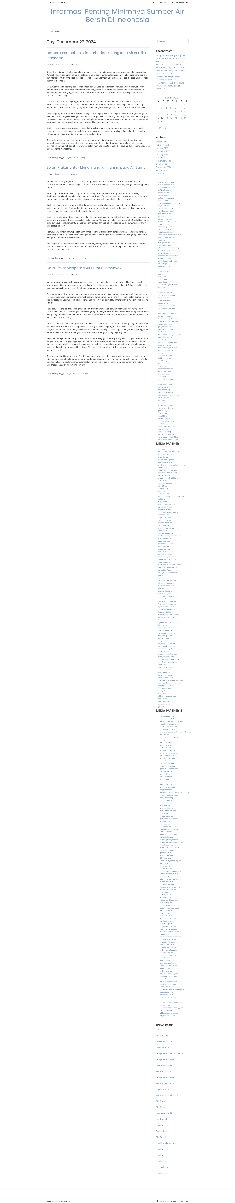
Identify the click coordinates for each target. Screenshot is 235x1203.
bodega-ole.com (166, 971)
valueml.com (162, 282)
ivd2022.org (162, 499)
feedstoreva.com (164, 688)
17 (162, 114)
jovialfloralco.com (164, 340)
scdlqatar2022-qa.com (166, 460)
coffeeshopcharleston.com (168, 578)
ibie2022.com (162, 400)
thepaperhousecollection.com (171, 887)
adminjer (76, 64)
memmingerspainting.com (167, 313)
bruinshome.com (166, 832)
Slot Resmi (161, 1137)
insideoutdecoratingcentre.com (169, 334)
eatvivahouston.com (167, 761)
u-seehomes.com (164, 345)
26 (171, 118)
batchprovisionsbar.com (167, 667)
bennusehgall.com (165, 507)
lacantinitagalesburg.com (167, 554)
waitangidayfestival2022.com (168, 437)
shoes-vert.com (163, 530)
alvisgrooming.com (165, 641)
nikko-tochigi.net (166, 924)
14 (180, 111)
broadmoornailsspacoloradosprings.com (175, 792)
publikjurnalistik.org (167, 994)
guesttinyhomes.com (167, 750)
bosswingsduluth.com (166, 628)
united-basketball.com (168, 811)
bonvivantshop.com (165, 269)
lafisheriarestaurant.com (167, 617)
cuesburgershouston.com (169, 729)
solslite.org (164, 892)
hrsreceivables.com (165, 300)
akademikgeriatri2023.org (167, 470)
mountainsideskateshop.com (170, 937)
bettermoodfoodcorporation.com (170, 203)
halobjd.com (162, 240)
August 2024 (162, 170)
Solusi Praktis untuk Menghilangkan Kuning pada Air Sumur (97, 167)
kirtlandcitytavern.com (168, 939)
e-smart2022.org (164, 363)
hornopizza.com (166, 740)
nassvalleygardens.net (168, 981)
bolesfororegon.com (167, 968)
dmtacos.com (165, 734)
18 (167, 114)
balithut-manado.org (165, 392)
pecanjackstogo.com (167, 821)
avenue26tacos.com (167, 787)
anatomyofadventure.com (169, 908)
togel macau (161, 1173)
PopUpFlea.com (163, 279)
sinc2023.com (163, 457)
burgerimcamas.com (167, 1015)
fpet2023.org (162, 361)
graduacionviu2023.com (168, 819)
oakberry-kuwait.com (166, 591)
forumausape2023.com (166, 421)
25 (167, 118)
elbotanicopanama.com (166, 533)
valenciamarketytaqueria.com (171, 800)
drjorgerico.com (163, 290)
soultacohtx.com (164, 701)
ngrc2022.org (162, 366)
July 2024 (160, 173)
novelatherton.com (167, 979)
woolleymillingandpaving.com (171, 861)
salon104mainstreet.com (167, 580)
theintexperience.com (166, 185)
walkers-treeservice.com (169, 874)
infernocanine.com (167, 884)
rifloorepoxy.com (166, 858)
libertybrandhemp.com (168, 958)
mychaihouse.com (164, 638)
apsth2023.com (163, 429)
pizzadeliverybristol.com (167, 557)
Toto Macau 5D (163, 1047)
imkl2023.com (163, 424)
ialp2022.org (162, 486)
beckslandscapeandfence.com (171, 721)
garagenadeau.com (165, 326)
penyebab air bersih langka (76, 157)
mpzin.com (162, 274)
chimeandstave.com (167, 766)
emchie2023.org (164, 475)
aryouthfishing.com (167, 808)
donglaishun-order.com (166, 609)
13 (176, 111)
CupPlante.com (163, 271)
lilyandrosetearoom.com (169, 845)
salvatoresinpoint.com (166, 337)
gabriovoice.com (166, 774)
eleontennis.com (164, 374)
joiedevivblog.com (166, 952)
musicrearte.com (164, 672)
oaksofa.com (163, 699)
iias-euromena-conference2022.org (171, 496)
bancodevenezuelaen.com (168, 200)
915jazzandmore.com (166, 620)
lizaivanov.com (165, 748)
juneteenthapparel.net (168, 997)
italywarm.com (165, 1000)
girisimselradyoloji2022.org (168, 478)
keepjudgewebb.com (167, 905)
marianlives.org (163, 193)
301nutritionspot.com (167, 942)
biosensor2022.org (165, 483)
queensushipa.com (165, 292)
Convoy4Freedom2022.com (168, 408)
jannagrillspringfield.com (167, 601)
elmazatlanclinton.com (166, 546)
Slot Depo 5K (162, 1035)
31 (162, 121)
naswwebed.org (164, 390)
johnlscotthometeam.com (167, 342)
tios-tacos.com (165, 813)
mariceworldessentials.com (168, 614)
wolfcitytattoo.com (166, 837)
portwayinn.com (166, 895)
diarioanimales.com (165, 523)
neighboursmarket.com (168, 963)
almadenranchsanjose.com (168, 382)
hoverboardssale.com (166, 211)
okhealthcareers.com (166, 182)
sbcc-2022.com (163, 403)
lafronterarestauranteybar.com (171, 842)
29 (185, 118)
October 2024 (162, 164)
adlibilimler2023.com (165, 387)
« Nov (158, 127)
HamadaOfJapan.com (166, 250)
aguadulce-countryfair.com (168, 622)
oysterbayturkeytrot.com (169, 840)
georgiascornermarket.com (168, 567)
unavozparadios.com (166, 528)
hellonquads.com (164, 520)
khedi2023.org (163, 467)
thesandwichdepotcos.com (168, 319)
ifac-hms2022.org (164, 491)
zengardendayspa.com (168, 824)
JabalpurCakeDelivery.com (167, 237)
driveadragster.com (167, 742)
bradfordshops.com (165, 379)
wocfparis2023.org (164, 454)
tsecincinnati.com (164, 509)
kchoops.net (164, 934)
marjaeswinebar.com (166, 544)
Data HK (160, 1029)
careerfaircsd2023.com (166, 426)
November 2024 (163, 160)
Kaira (63, 1201)
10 (162, 111)
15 (185, 111)
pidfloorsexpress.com (166, 198)
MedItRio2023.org (164, 432)
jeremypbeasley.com (165, 316)
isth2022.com (162, 449)
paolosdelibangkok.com (167, 649)
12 (171, 111)
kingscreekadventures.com (168, 256)
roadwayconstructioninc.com (168, 659)
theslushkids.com (166, 850)
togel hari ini (179, 2)
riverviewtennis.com (165, 678)
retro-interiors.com (165, 355)
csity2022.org (162, 502)
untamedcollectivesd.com (169, 879)
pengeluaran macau (165, 1059)
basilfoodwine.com (167, 921)
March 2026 (161, 141)
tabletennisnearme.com (167, 696)
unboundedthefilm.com (166, 187)
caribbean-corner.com (168, 926)
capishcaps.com (164, 704)
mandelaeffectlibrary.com (167, 221)
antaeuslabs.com (164, 258)
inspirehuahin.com (165, 311)
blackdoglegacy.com (167, 758)
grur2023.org (162, 411)
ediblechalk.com (164, 693)
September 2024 (163, 167)
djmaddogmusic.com (167, 897)
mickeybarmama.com (166, 657)
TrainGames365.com (165, 232)
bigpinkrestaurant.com (166, 308)
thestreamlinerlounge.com (169, 973)
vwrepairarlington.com (168, 716)
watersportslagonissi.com (167, 348)
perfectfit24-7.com (164, 570)
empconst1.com (164, 303)
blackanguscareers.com (168, 966)
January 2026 (162, 148)
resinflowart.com (166, 776)
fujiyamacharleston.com (167, 604)
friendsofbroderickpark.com (168, 596)
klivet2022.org (163, 488)
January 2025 (162, 154)
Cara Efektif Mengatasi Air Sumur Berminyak (84, 268)
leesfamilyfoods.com (165, 369)
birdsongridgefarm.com (168, 950)
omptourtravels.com (167, 987)
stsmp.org (161, 216)
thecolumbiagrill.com (165, 462)
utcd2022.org (162, 481)
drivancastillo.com (166, 910)
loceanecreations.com (168, 947)
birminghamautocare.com (167, 630)
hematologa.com (166, 745)
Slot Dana (160, 1101)
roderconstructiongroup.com (168, 512)
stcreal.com (162, 277)
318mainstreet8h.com (166, 586)
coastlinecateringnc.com (169, 727)
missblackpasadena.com (169, 795)
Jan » (165, 127)
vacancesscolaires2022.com (168, 440)
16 (157, 114)
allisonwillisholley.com (168, 889)
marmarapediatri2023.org (167, 473)
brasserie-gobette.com (166, 670)
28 (180, 118)
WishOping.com (163, 263)
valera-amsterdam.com (168, 955)
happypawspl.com (164, 562)
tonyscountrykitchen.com (167, 633)
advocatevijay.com (165, 384)
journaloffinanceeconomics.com (171, 1002)
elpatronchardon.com (166, 607)
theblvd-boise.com (165, 358)
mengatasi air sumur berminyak (77, 373)
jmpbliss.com (162, 287)
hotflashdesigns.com (165, 324)
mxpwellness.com (166, 882)
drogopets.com (163, 691)
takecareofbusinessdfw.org (168, 248)
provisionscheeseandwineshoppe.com (172, 465)
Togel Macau (162, 1131)
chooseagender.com (165, 208)
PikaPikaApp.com (164, 245)
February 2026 (162, 145)
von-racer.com (163, 575)
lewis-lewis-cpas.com (165, 371)
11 (167, 111)
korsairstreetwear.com (168, 782)
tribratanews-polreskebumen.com (172, 989)
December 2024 (163, 157)
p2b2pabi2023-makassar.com (169, 452)
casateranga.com (166, 868)
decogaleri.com (163, 525)
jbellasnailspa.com (165, 635)
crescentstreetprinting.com (170, 737)
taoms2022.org (163, 494)
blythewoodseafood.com (167, 646)
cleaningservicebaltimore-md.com (172, 719)
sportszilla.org (163, 664)
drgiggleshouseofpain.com (168, 321)
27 (176, 118)
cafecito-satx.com (166, 816)
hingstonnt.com (163, 206)
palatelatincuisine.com (168, 755)
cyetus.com (162, 376)
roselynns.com (163, 224)
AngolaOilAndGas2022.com (168, 405)
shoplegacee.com (164, 266)
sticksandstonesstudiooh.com (171, 871)
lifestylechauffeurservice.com (169, 329)
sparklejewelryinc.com (168, 826)
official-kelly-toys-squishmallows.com (171, 680)
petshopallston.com (167, 784)
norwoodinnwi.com (167, 960)
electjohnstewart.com (168, 984)
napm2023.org (163, 416)
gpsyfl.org (161, 706)
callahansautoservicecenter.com (170, 565)
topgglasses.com (166, 790)
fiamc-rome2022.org (165, 612)
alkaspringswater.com (166, 583)
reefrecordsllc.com (167, 803)
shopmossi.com (165, 876)
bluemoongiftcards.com (168, 929)
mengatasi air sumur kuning (76, 258)
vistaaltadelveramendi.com (170, 724)
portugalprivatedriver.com (167, 572)
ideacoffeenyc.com (165, 549)
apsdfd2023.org (164, 418)
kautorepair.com (164, 541)
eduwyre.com (163, 353)
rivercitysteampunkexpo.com (170, 931)
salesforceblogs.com (165, 229)
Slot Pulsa (160, 1107)
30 (157, 121)
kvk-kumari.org (165, 1005)
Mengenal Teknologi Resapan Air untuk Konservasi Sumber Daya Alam (171, 58)
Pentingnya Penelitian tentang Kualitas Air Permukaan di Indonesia (170, 85)
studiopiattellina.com (165, 599)
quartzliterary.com (164, 593)
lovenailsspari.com (165, 588)
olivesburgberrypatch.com (169, 847)
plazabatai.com (163, 515)
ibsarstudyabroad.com (166, 504)
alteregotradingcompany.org (168, 395)
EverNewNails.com (165, 332)
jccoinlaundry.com (164, 538)
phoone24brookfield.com (167, 654)
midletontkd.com (166, 916)
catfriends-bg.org (164, 190)
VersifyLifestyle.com (165, 253)
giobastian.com (165, 853)
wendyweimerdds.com (166, 295)
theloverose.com (166, 771)
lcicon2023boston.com (166, 434)
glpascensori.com (166, 855)
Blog (56, 157)
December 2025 (163, 151)
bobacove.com (163, 651)
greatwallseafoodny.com (169, 769)
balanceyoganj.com (165, 227)
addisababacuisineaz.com (169, 1013)
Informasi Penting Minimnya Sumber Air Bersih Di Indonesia (117, 15)
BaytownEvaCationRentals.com (169, 235)
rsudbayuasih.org (166, 992)
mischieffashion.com (165, 350)
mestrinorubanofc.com (168, 976)
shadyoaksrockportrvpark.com (169, 536)
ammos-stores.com (167, 945)
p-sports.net (164, 779)
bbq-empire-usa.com (165, 685)
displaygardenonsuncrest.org (169, 683)
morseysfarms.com (165, 675)
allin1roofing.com (166, 903)
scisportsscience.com (168, 1010)
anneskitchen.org (166, 798)
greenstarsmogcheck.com (167, 559)
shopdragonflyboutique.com (168, 662)
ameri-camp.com (164, 298)
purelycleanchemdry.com (167, 261)
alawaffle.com (165, 805)
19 (171, 114)
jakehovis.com (163, 625)
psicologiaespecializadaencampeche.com (175, 732)
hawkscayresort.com (165, 517)
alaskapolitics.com (164, 214)
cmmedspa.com (165, 913)
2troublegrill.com (166, 866)
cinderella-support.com (166, 305)
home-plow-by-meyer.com (169, 753)
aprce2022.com (163, 397)
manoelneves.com (165, 219)
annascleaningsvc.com (168, 834)
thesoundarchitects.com (169, 900)
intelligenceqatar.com (166, 242)
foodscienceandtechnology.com (171, 1008)
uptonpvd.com (165, 863)
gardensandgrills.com (168, 918)
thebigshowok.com (167, 763)
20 (176, 114)
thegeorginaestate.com (166, 643)
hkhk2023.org (163, 413)
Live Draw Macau (164, 1041)
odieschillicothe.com (165, 551)
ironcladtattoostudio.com (169, 829)
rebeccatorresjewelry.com (167, 284)
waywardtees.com (164, 195)
